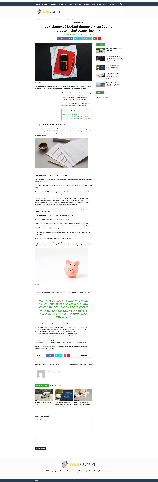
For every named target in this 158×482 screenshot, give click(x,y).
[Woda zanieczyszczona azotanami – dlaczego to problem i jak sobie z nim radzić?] (100, 84)
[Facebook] (121, 1)
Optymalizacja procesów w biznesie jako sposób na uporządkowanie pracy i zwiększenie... (113, 76)
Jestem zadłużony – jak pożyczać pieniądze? (80, 364)
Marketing (45, 4)
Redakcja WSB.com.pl (71, 34)
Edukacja (53, 4)
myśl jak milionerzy (42, 335)
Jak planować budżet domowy (71, 114)
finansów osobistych (81, 93)
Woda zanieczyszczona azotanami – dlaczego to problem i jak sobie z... (113, 84)
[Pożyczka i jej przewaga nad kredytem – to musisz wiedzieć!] (83, 395)
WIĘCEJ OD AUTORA (55, 385)
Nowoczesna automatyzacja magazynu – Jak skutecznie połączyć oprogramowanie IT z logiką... (114, 59)
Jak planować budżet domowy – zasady (76, 116)
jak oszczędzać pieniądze (48, 346)
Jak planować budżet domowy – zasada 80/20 (77, 118)
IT (65, 4)
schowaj (80, 111)
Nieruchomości (96, 4)
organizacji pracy (77, 131)
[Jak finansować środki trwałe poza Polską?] (44, 395)
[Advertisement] (93, 11)
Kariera (71, 4)
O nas (59, 1)
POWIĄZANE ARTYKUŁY (42, 385)
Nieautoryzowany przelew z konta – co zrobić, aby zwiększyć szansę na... (113, 67)
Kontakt (69, 1)
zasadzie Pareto (51, 128)
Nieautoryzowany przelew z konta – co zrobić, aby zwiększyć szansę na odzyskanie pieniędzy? (63, 404)
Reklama (64, 1)
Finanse (61, 4)
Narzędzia (86, 4)
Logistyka (78, 4)
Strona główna (52, 1)
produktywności (41, 133)
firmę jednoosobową (80, 225)
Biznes (38, 4)
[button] (121, 4)
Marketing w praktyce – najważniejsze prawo (47, 364)
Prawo (105, 4)
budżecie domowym (80, 86)
